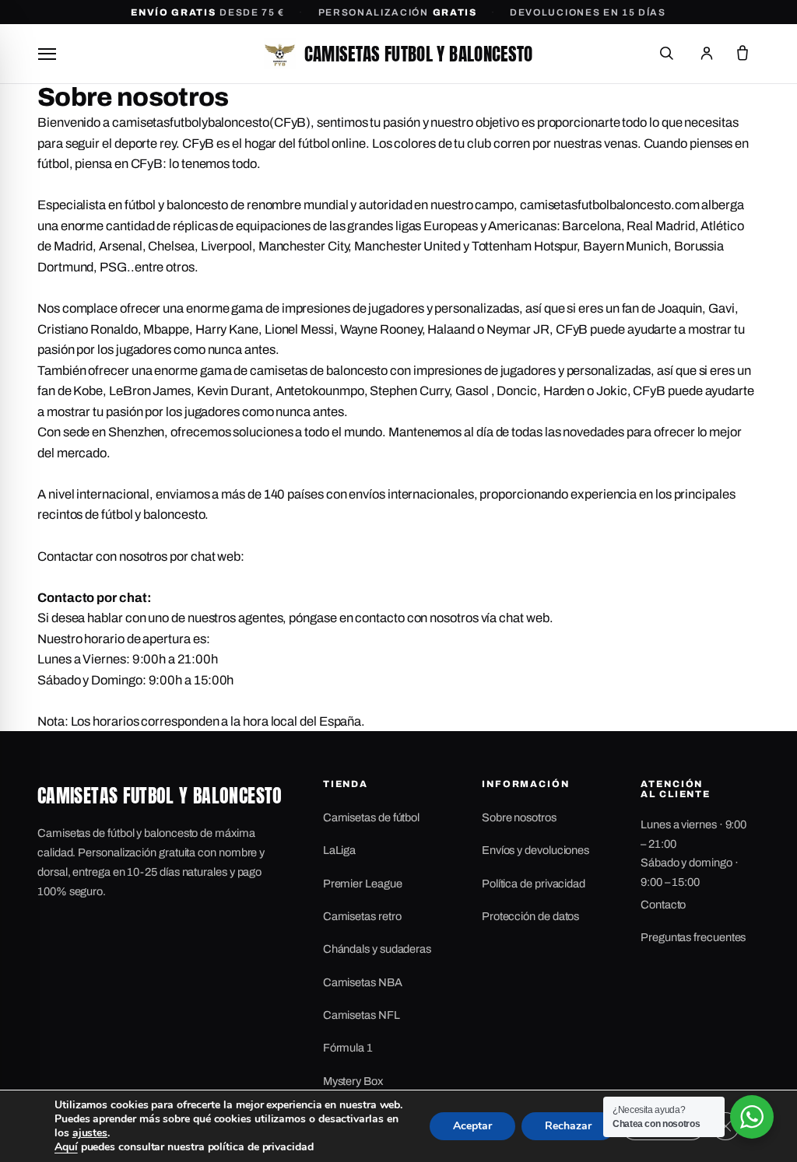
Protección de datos (530, 916)
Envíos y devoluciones (535, 850)
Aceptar (472, 1125)
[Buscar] (666, 54)
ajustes (89, 1133)
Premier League (362, 883)
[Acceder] (707, 54)
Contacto (663, 904)
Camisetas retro (362, 916)
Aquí (66, 1146)
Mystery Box (353, 1081)
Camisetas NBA (362, 982)
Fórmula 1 (348, 1047)
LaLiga (339, 850)
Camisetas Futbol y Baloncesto (418, 54)
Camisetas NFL (361, 1015)
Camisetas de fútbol (371, 817)
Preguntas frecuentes (693, 937)
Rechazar (568, 1125)
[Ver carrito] (742, 54)
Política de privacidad (533, 883)
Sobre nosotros (519, 817)
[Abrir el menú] (47, 54)
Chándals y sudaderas (377, 949)
